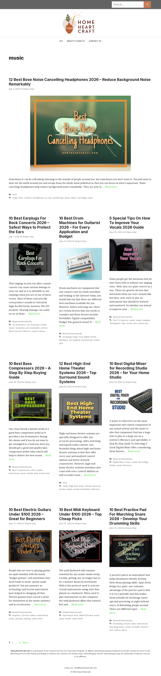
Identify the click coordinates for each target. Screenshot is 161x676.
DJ (13, 324)
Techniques (114, 323)
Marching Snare (116, 627)
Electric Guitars (29, 615)
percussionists (33, 328)
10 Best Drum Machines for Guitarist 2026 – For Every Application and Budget (79, 227)
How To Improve (120, 320)
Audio (15, 197)
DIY (61, 41)
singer (139, 320)
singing (146, 320)
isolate (44, 324)
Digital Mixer (119, 462)
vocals (129, 323)
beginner (16, 615)
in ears (49, 197)
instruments (87, 340)
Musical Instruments (22, 321)
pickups (19, 618)
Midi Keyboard (86, 615)
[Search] (147, 4)
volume (41, 331)
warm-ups (143, 323)
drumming (118, 623)
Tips (123, 323)
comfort (28, 197)
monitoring (58, 197)
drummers (20, 324)
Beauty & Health (76, 41)
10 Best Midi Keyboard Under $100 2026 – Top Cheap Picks (80, 514)
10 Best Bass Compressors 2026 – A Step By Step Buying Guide (30, 370)
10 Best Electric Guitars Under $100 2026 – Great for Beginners (30, 514)
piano (61, 618)
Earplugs (35, 324)
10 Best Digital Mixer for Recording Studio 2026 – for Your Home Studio (129, 370)
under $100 (37, 618)
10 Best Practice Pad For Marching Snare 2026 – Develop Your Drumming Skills (128, 516)
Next (27, 642)
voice (135, 323)
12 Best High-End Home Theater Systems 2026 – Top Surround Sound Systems (77, 372)
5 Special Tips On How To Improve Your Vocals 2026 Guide (129, 222)
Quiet (90, 197)
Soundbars (85, 489)
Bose (21, 197)
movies (62, 489)
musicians (20, 328)
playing (27, 618)
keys (76, 615)
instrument (14, 473)
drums (127, 623)
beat (81, 336)
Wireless (95, 489)
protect (44, 328)
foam (133, 623)
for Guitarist (74, 340)
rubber (117, 630)
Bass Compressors (21, 470)
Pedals (30, 473)
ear (28, 324)
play (61, 343)
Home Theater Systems (90, 486)
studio (68, 618)
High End (73, 486)
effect (33, 470)
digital (87, 336)
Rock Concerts (15, 331)
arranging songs (70, 336)
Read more (111, 187)
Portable (136, 627)
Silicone (26, 331)
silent (124, 630)
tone (48, 473)
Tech (14, 194)
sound (34, 331)
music (67, 197)
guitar (40, 470)
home (128, 462)
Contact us (95, 41)
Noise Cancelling (79, 197)
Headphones (39, 197)
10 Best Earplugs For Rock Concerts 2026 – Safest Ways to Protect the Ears (29, 225)
